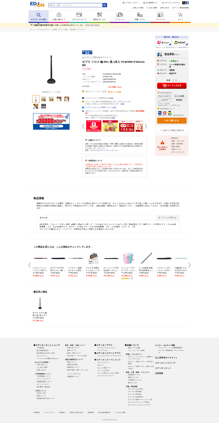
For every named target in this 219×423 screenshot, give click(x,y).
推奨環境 (91, 412)
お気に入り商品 (138, 8)
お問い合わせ (164, 8)
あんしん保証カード (104, 368)
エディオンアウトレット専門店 (138, 402)
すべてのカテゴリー (43, 29)
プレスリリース (49, 412)
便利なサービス (99, 19)
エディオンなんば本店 (135, 389)
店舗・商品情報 (132, 386)
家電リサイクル (133, 377)
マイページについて (43, 379)
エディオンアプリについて (106, 348)
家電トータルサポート (134, 354)
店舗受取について (73, 376)
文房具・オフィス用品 (60, 29)
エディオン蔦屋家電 (135, 391)
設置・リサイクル (178, 141)
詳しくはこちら (99, 148)
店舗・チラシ (140, 19)
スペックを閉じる (169, 218)
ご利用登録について (43, 376)
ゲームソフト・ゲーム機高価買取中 (170, 348)
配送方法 (174, 138)
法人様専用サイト (152, 3)
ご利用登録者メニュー (43, 374)
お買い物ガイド (59, 19)
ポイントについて (178, 152)
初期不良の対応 (72, 364)
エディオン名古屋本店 (135, 397)
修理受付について (73, 367)
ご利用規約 (40, 348)
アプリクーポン (102, 350)
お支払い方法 (41, 393)
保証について (176, 149)
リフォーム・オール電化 (136, 350)
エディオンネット (163, 368)
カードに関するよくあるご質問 (108, 373)
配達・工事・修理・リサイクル (137, 372)
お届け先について (73, 348)
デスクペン (82, 29)
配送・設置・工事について (75, 345)
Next (145, 126)
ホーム (32, 29)
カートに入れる (174, 85)
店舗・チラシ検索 (134, 348)
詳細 (111, 98)
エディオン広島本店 (135, 394)
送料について (41, 396)
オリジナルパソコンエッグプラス (139, 405)
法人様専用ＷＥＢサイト (166, 358)
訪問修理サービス (134, 375)
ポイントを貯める (103, 370)
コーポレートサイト (132, 3)
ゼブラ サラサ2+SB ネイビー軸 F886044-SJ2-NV (57, 270)
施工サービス (132, 383)
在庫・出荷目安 (177, 144)
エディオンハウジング (172, 3)
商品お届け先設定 (92, 25)
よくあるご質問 (151, 8)
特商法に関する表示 (76, 412)
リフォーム (119, 19)
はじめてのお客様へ (42, 362)
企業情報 (159, 373)
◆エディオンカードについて (107, 360)
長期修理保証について (44, 381)
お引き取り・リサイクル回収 (77, 356)
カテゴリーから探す (39, 19)
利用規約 (62, 412)
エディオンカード (79, 19)
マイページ (160, 19)
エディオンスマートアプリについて (109, 356)
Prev (84, 126)
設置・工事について (74, 353)
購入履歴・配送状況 (43, 387)
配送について (71, 350)
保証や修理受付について (74, 359)
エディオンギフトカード (105, 376)
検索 (6, 22)
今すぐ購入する (172, 120)
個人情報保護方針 (43, 350)
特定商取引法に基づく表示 (46, 353)
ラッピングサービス (74, 374)
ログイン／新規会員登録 (180, 8)
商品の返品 (175, 146)
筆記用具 (73, 29)
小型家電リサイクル (135, 380)
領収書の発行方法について (46, 398)
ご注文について (40, 391)
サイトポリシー (42, 356)
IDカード (100, 365)
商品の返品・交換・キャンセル (77, 370)
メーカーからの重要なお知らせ (47, 358)
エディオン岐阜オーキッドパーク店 (140, 399)
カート (180, 16)
